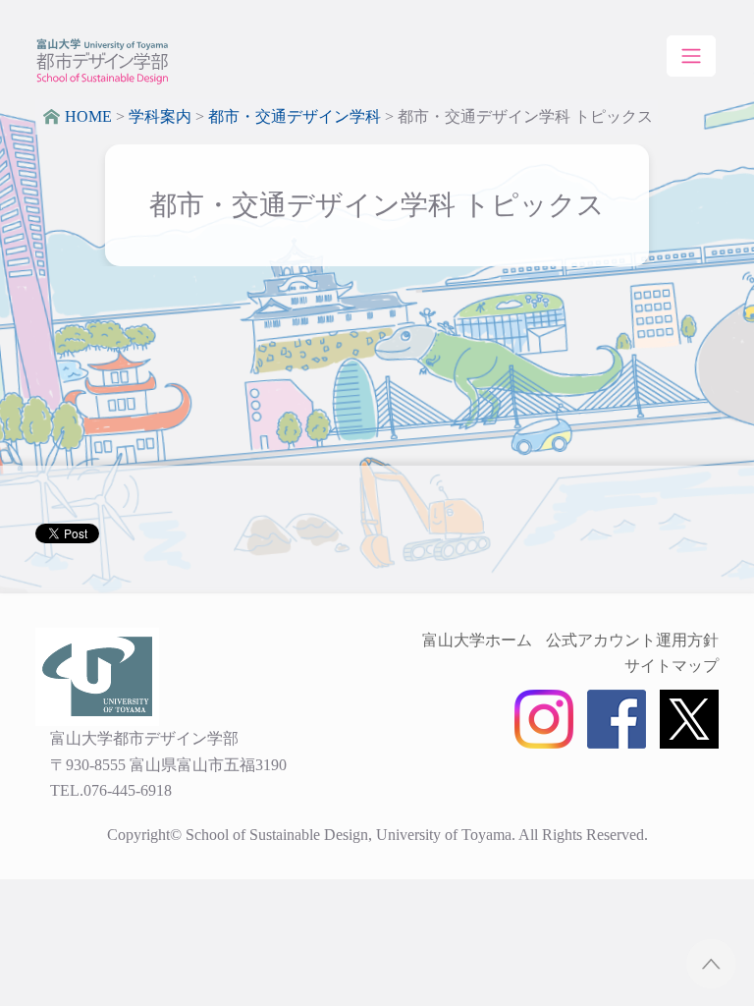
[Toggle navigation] (691, 56)
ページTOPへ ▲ (711, 963)
